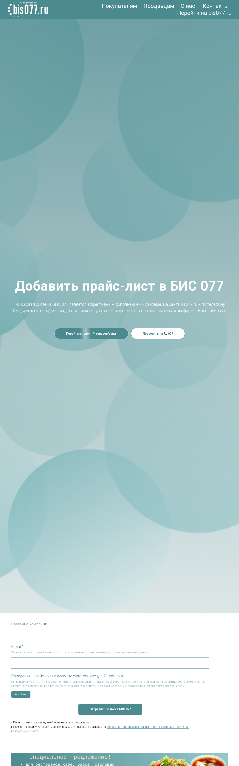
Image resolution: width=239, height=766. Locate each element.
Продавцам (158, 6)
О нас (188, 6)
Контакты (216, 6)
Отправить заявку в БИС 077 (110, 709)
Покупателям (119, 6)
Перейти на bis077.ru (204, 13)
